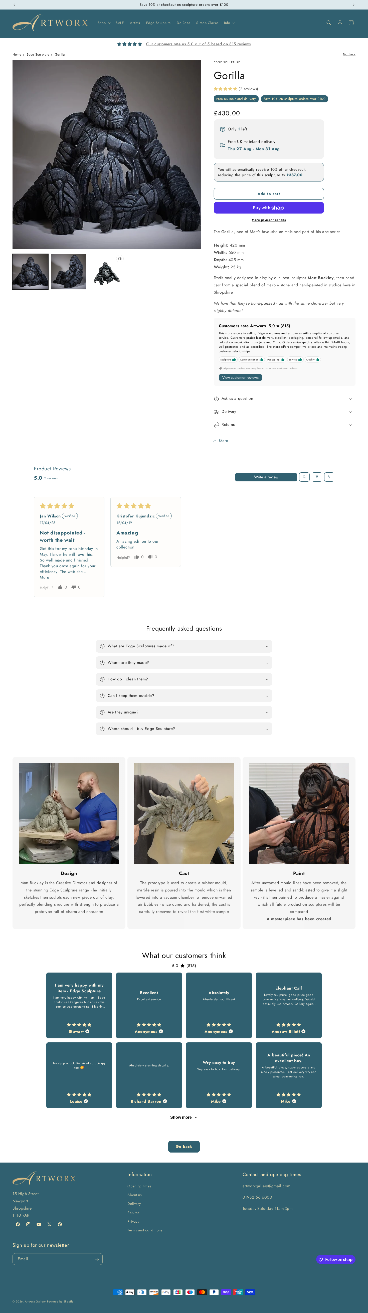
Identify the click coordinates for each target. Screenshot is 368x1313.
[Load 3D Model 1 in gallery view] (107, 272)
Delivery (134, 1203)
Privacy (133, 1221)
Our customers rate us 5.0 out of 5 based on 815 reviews (198, 44)
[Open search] (304, 477)
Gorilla (60, 54)
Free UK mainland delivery (236, 98)
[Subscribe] (96, 1259)
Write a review (266, 477)
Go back (184, 1146)
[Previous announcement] (14, 5)
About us (134, 1194)
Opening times (139, 1186)
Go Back (349, 54)
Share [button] (223, 440)
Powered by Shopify (60, 1301)
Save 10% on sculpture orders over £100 (295, 98)
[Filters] (317, 477)
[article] (79, 1005)
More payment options (269, 220)
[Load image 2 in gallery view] (69, 272)
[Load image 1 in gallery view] (30, 272)
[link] (69, 813)
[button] (104, 23)
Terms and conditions (144, 1230)
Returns (133, 1212)
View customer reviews (240, 378)
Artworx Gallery (35, 1301)
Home (17, 54)
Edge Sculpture (38, 54)
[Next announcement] (353, 5)
